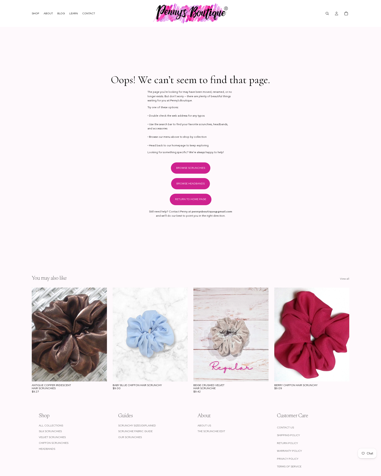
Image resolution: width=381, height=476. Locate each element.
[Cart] (346, 13)
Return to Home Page (190, 199)
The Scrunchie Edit (211, 431)
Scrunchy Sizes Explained (137, 425)
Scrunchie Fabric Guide (135, 431)
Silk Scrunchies (50, 431)
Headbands (47, 449)
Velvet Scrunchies (52, 437)
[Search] (327, 13)
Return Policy (287, 443)
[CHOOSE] (100, 375)
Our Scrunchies (130, 437)
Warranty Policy (289, 451)
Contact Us (285, 427)
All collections (51, 425)
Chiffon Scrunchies (53, 443)
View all (344, 279)
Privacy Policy (287, 459)
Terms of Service (289, 466)
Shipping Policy (288, 435)
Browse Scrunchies (190, 168)
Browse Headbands (190, 183)
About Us (204, 425)
